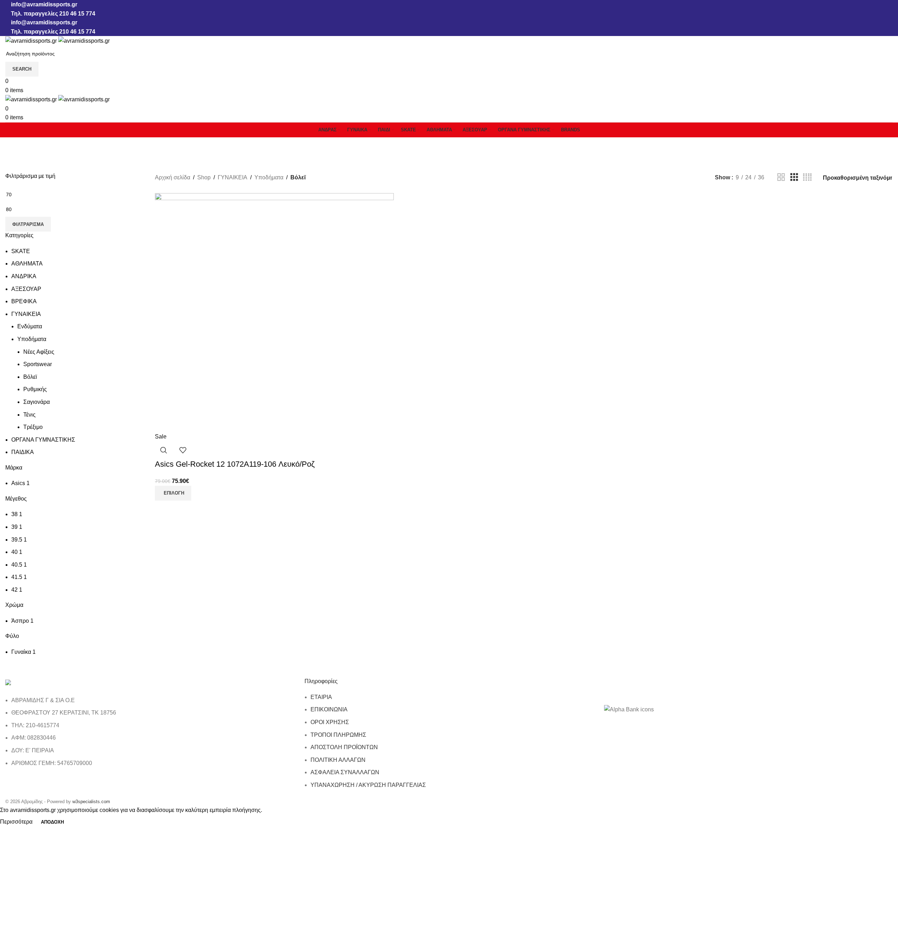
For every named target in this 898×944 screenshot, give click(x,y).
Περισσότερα (17, 822)
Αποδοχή (52, 822)
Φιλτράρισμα (28, 224)
